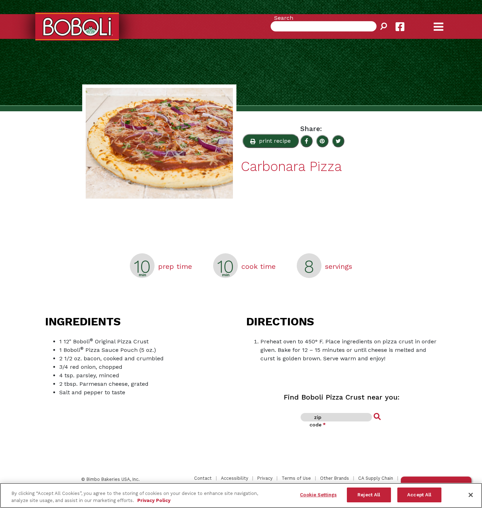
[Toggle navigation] (444, 21)
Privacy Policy (153, 500)
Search (283, 17)
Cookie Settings (318, 494)
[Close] (470, 495)
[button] (270, 141)
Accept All (419, 494)
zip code (317, 420)
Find (377, 417)
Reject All (368, 494)
